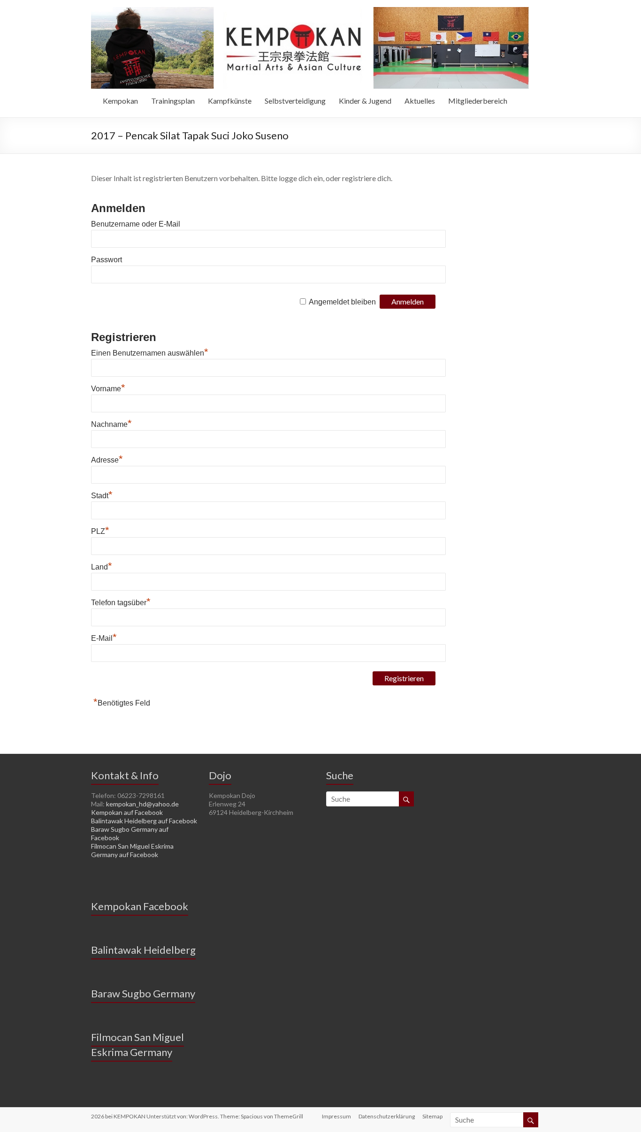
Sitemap (432, 1116)
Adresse (107, 460)
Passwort (106, 260)
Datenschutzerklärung (387, 1116)
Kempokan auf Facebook (127, 812)
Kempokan (120, 100)
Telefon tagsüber (121, 603)
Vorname (108, 389)
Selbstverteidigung (295, 100)
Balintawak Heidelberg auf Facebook (144, 821)
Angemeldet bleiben (342, 302)
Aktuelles (419, 100)
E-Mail (104, 638)
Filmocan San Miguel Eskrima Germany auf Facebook (132, 850)
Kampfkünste (230, 100)
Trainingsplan (173, 100)
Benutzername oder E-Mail (135, 224)
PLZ (100, 531)
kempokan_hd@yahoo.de (142, 804)
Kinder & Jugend (365, 100)
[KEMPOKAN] (310, 11)
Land (101, 567)
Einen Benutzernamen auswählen (149, 353)
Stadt (102, 496)
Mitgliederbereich (477, 100)
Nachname (111, 424)
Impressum (336, 1116)
